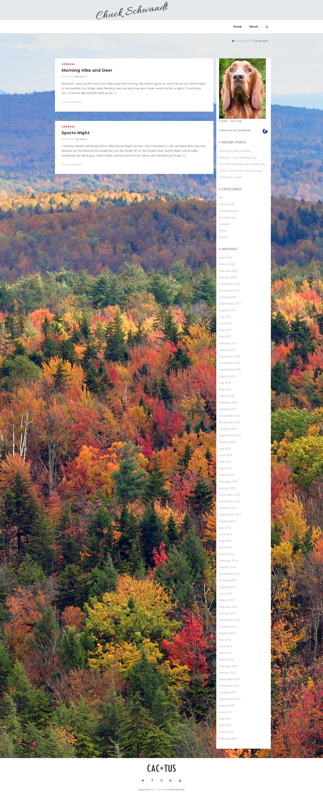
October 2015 (227, 429)
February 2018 (228, 271)
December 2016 (229, 356)
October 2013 (228, 580)
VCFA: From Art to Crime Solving (240, 170)
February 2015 (228, 481)
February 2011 (228, 738)
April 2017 (225, 336)
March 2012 (226, 659)
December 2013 (229, 574)
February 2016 (228, 402)
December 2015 (229, 416)
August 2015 (227, 442)
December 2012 (229, 620)
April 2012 (225, 653)
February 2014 (228, 560)
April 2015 (225, 468)
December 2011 (229, 679)
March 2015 (226, 475)
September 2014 (230, 514)
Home (239, 41)
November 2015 (229, 422)
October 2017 (228, 297)
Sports (223, 237)
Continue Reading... (72, 102)
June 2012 (225, 646)
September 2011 (229, 699)
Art (221, 197)
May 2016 (225, 389)
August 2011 (227, 705)
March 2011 (226, 732)
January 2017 (227, 350)
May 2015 (225, 462)
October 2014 (228, 508)
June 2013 (225, 593)
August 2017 (227, 310)
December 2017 (229, 284)
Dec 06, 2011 (68, 139)
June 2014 (225, 534)
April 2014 (225, 547)
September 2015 (230, 435)
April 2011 (225, 725)
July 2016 (225, 383)
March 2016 (226, 396)
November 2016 (229, 363)
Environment (227, 217)
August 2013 (227, 587)
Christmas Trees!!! (230, 177)
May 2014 (225, 541)
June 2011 (225, 712)
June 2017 (225, 323)
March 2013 (226, 600)
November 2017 (229, 290)
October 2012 (228, 626)
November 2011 (229, 685)
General (68, 64)
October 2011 (227, 692)
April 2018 (225, 257)
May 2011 (225, 718)
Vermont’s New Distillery (235, 151)
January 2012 (227, 672)
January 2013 (227, 613)
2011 (248, 41)
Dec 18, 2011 (67, 76)
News (223, 230)
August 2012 (227, 633)
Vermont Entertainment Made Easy (242, 164)
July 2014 (225, 527)
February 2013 (228, 606)
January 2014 (227, 567)
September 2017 (230, 303)
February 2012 (228, 666)
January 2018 (227, 277)
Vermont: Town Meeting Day (238, 157)
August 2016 (227, 376)
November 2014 (229, 501)
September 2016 (230, 369)
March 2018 (226, 264)
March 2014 (226, 554)
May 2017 (225, 330)
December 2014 (229, 495)
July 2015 (225, 448)
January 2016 (227, 409)
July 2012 (225, 639)
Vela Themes (157, 789)
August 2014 (227, 521)
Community (227, 204)
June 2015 (225, 455)
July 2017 (225, 317)
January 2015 (227, 488)
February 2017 (228, 343)
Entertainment (229, 211)
